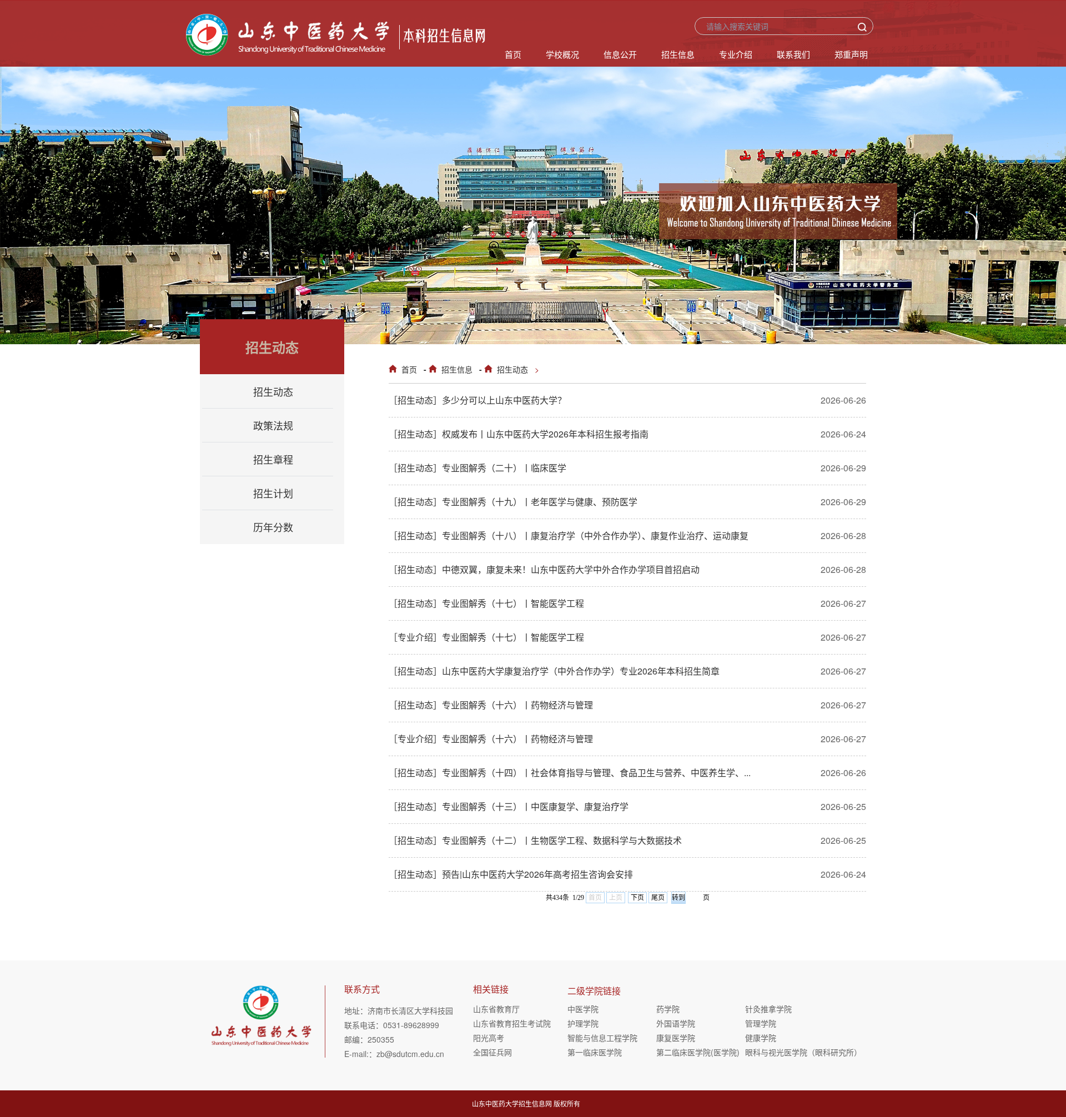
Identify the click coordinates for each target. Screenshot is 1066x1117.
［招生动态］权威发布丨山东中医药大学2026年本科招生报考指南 (518, 433)
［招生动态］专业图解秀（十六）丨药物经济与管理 (491, 704)
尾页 (658, 898)
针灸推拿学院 (768, 1008)
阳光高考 (488, 1037)
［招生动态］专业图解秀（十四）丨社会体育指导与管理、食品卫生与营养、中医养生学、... (570, 772)
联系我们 (793, 54)
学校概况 (562, 54)
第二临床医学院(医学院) (698, 1052)
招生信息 (678, 54)
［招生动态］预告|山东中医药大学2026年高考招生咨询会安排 (511, 874)
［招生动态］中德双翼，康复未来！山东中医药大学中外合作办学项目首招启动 (544, 569)
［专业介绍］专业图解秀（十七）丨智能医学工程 (486, 637)
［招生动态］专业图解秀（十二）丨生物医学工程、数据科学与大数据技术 (535, 840)
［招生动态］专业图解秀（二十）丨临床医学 (477, 467)
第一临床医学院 (594, 1052)
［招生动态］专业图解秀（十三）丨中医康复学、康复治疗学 (508, 806)
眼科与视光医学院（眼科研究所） (789, 1052)
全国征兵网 (492, 1052)
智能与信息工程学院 (602, 1037)
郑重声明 (851, 54)
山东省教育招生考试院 (512, 1023)
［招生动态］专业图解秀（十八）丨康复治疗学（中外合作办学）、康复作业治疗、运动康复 (568, 535)
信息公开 (620, 54)
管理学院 (760, 1023)
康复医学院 (675, 1037)
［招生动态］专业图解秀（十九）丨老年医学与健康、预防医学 (513, 501)
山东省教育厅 (496, 1008)
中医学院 (583, 1008)
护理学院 (583, 1023)
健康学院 (760, 1037)
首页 (513, 54)
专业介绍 (735, 54)
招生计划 (273, 493)
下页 (637, 898)
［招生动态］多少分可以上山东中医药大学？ (477, 400)
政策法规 (273, 425)
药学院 (668, 1008)
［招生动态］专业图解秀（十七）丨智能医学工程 (486, 603)
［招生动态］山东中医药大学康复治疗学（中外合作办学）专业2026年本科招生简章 (554, 671)
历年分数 (273, 527)
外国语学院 (675, 1023)
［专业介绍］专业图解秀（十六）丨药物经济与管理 (491, 738)
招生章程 (273, 459)
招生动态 (512, 369)
